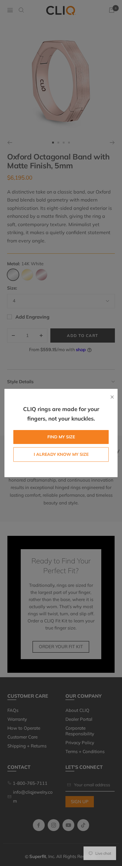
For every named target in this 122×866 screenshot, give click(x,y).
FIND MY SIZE (61, 437)
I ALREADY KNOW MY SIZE (61, 454)
